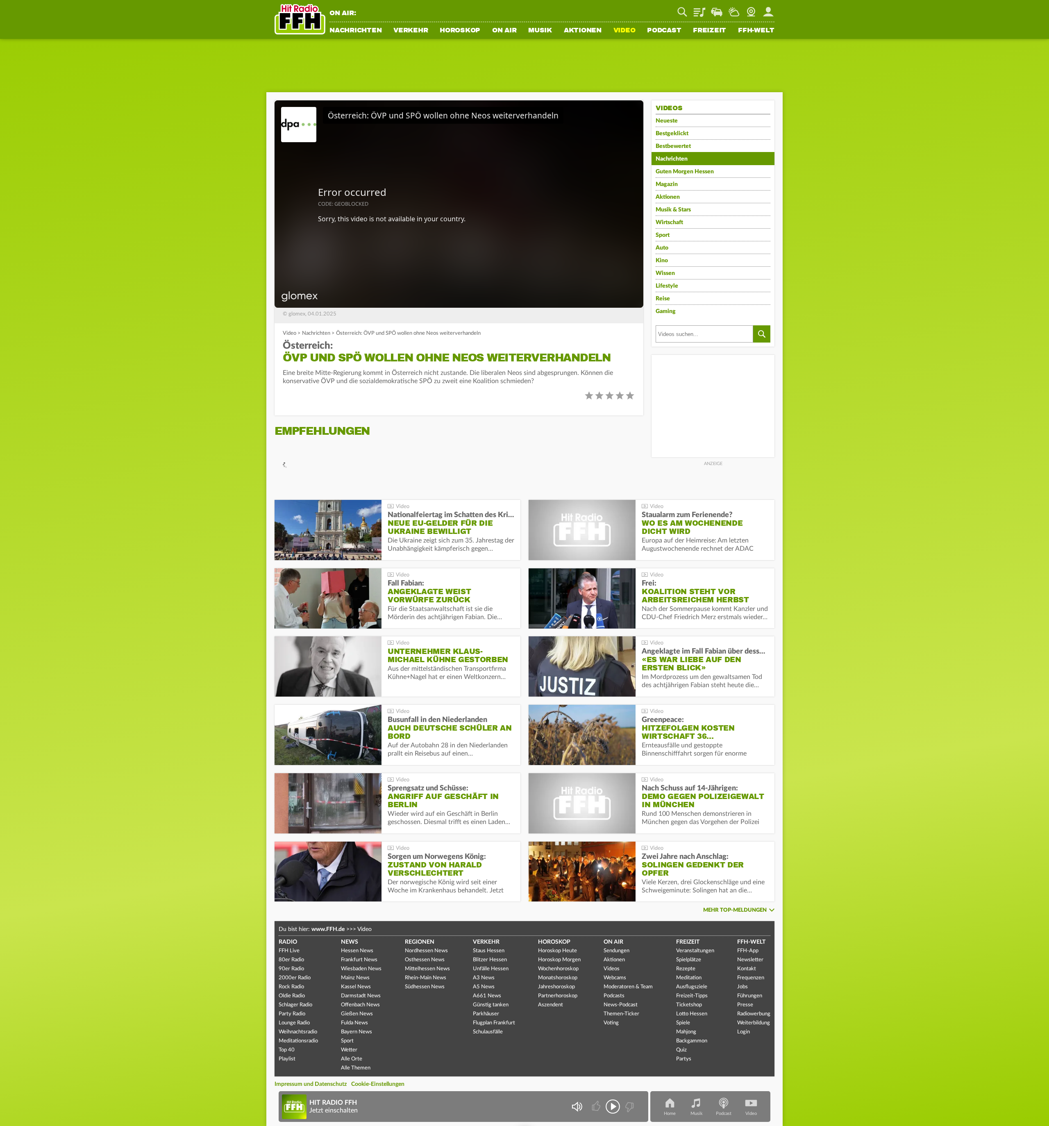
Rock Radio (291, 987)
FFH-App (747, 950)
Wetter (734, 9)
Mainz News (355, 978)
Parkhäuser (486, 1014)
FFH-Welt (756, 30)
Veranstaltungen (695, 950)
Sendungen (616, 950)
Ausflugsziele (691, 987)
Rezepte (685, 969)
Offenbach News (360, 1005)
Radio (288, 942)
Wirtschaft (669, 222)
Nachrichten (355, 30)
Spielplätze (688, 960)
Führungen (749, 996)
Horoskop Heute (557, 950)
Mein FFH (768, 9)
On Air (504, 30)
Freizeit (709, 30)
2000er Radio (295, 978)
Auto (662, 248)
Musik (540, 30)
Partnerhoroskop (557, 996)
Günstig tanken (491, 1005)
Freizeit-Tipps (692, 996)
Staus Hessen (488, 950)
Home (670, 1113)
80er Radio (291, 960)
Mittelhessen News (427, 969)
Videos (612, 969)
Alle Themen (355, 1068)
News (349, 942)
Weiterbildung (753, 1023)
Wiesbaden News (361, 969)
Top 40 (287, 1050)
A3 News (484, 978)
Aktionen (583, 30)
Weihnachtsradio (298, 1032)
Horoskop (460, 30)
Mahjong (686, 1032)
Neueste (667, 121)
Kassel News (356, 987)
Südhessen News (425, 987)
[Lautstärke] (577, 1106)
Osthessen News (425, 960)
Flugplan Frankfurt (494, 1023)
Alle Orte (351, 1059)
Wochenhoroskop (558, 969)
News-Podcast (621, 1005)
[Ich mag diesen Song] (597, 1106)
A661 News (487, 996)
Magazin (667, 184)
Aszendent (550, 1005)
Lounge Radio (294, 1023)
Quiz (681, 1050)
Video (624, 30)
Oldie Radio (292, 996)
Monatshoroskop (557, 978)
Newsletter (750, 960)
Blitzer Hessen (490, 960)
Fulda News (354, 1023)
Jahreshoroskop (556, 987)
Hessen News (357, 950)
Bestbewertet (673, 146)
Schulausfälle (488, 1032)
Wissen (665, 273)
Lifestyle (667, 286)
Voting (611, 1023)
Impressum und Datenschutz (311, 1084)
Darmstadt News (361, 996)
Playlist (699, 9)
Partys (683, 1059)
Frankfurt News (359, 960)
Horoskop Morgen (559, 960)
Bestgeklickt (672, 133)
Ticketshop (689, 1005)
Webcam (751, 9)
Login (743, 1032)
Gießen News (357, 1014)
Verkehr (410, 30)
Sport (663, 235)
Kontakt (746, 969)
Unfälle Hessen (491, 969)
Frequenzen (750, 978)
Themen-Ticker (621, 1014)
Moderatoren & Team (628, 987)
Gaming (666, 311)
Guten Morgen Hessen (685, 172)
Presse (745, 1005)
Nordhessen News (426, 950)
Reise (663, 299)
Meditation (689, 978)
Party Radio (292, 1014)
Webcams (615, 978)
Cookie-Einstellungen (377, 1084)
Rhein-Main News (425, 978)
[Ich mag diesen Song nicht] (629, 1106)
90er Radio (291, 969)
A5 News (484, 987)
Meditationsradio (298, 1041)
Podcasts (614, 996)
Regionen (419, 942)
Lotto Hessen (691, 1014)
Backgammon (691, 1041)
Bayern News (356, 1032)
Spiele (683, 1023)
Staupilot (717, 9)
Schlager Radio (295, 1005)
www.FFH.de (328, 929)
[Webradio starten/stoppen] (613, 1106)
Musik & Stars (673, 210)
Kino (662, 260)
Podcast (664, 30)
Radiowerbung (753, 1014)
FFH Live (289, 950)
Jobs (742, 987)
